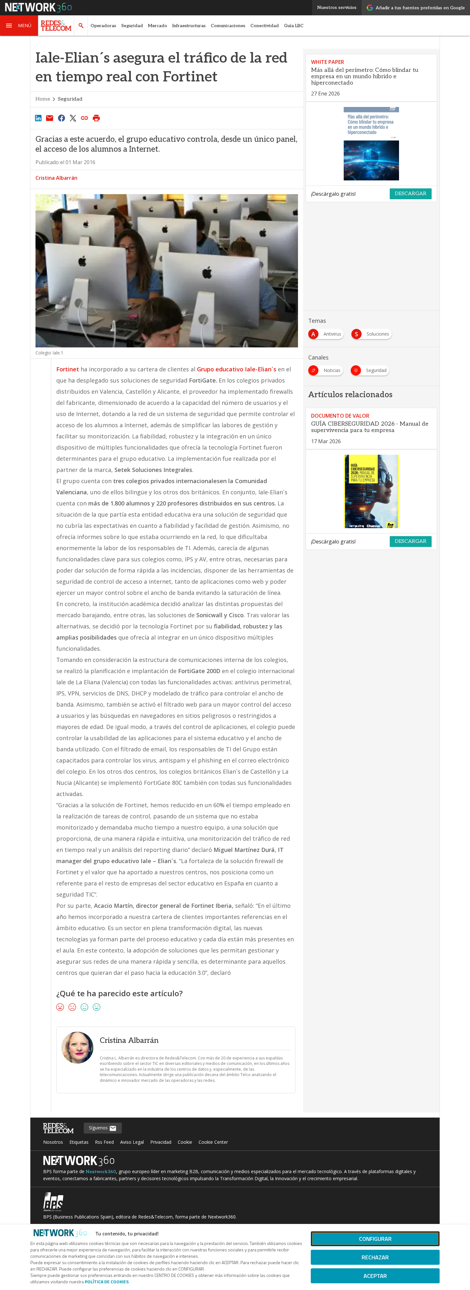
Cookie (185, 1142)
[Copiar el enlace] (85, 118)
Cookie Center (213, 1142)
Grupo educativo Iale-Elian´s (236, 369)
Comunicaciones (228, 25)
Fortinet (67, 369)
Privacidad (160, 1142)
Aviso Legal (132, 1142)
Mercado (157, 25)
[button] (19, 25)
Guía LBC (293, 25)
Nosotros (53, 1142)
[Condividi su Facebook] (61, 118)
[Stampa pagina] (96, 118)
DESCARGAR (411, 194)
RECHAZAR (375, 1257)
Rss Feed (104, 1142)
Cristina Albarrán (56, 177)
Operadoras (103, 25)
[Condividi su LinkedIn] (38, 118)
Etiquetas (79, 1142)
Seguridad (132, 25)
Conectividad (264, 25)
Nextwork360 (101, 1171)
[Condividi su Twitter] (73, 118)
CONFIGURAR (375, 1238)
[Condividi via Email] (49, 118)
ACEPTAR (375, 1275)
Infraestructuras (189, 25)
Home (42, 99)
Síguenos (99, 1128)
